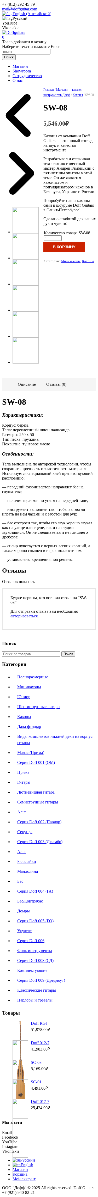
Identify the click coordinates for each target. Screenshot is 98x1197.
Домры (23, 911)
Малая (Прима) (30, 752)
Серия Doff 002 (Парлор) (39, 822)
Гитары (23, 782)
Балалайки (26, 861)
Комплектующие (32, 970)
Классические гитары (36, 990)
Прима (23, 772)
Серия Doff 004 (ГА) (35, 891)
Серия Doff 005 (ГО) (35, 921)
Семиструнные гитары (37, 802)
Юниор (23, 697)
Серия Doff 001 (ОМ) (36, 762)
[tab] (27, 384)
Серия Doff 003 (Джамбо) (39, 841)
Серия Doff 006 (30, 940)
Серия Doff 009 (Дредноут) (41, 980)
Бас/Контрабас (30, 901)
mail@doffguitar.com (19, 9)
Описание (27, 384)
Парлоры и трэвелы (35, 1000)
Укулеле (24, 931)
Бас (20, 881)
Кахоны (78, 95)
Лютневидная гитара (36, 792)
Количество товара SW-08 (67, 233)
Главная (48, 89)
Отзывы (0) (56, 384)
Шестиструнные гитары (38, 706)
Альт (21, 812)
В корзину (64, 247)
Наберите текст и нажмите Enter (31, 46)
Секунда (24, 832)
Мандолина (27, 871)
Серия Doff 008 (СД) (35, 960)
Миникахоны (70, 261)
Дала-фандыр (29, 726)
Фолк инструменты (34, 950)
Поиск (68, 654)
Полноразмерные (32, 677)
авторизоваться (24, 616)
